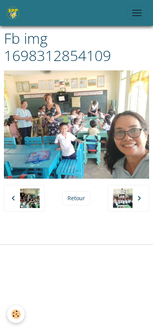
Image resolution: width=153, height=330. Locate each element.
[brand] (14, 13)
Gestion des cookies (76, 255)
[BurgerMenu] (137, 13)
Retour (76, 198)
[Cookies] (16, 314)
